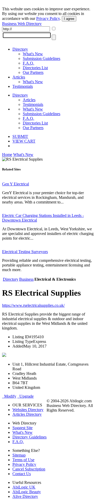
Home (7, 154)
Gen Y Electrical (15, 184)
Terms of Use (23, 460)
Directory (20, 49)
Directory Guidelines (29, 437)
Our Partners (33, 72)
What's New (33, 54)
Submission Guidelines (41, 58)
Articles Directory (27, 414)
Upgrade (25, 396)
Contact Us (21, 473)
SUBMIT (20, 136)
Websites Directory (27, 409)
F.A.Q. (28, 63)
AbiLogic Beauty (26, 492)
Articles (18, 77)
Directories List (35, 68)
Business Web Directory (22, 23)
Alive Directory (25, 496)
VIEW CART (23, 141)
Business (26, 279)
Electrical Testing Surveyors (25, 251)
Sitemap (19, 455)
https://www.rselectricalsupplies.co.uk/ (33, 305)
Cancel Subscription (28, 469)
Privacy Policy (48, 18)
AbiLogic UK (23, 487)
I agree (69, 19)
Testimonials (22, 86)
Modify (9, 396)
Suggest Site (22, 428)
